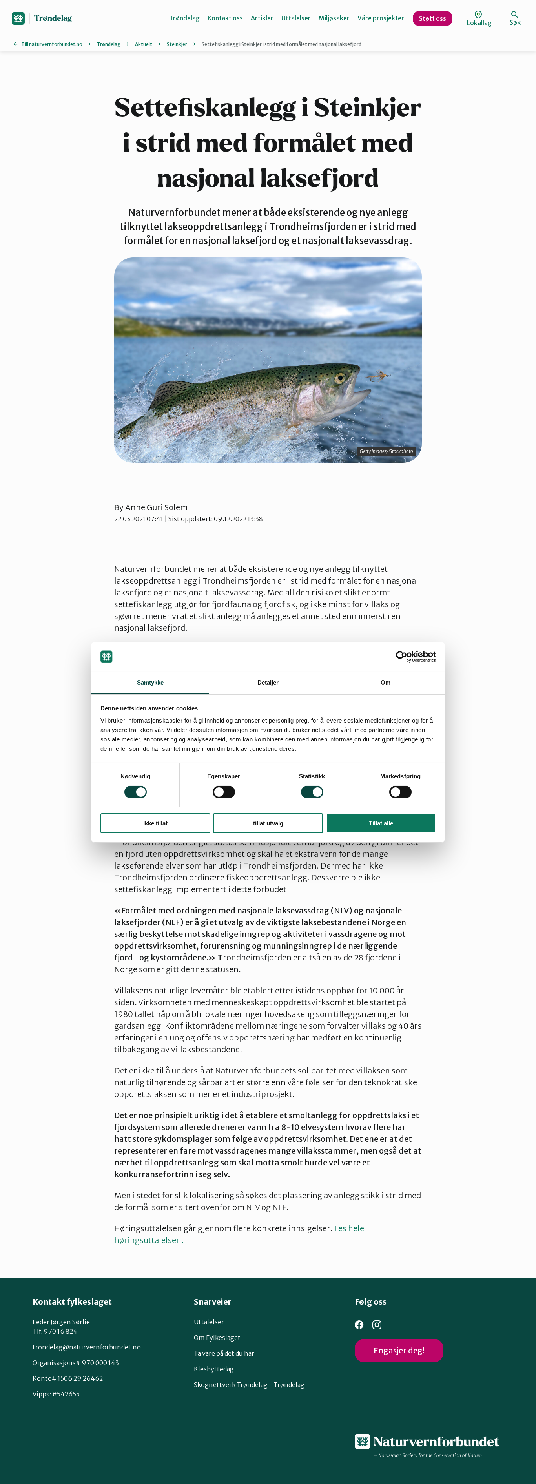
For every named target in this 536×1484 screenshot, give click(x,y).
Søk (515, 22)
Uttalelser (296, 18)
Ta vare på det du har (224, 1353)
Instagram (376, 1324)
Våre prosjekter (380, 18)
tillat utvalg (268, 823)
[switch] (224, 792)
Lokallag (479, 23)
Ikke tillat (155, 823)
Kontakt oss (225, 18)
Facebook (359, 1324)
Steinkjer (177, 44)
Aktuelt (143, 44)
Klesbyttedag (214, 1369)
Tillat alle (381, 823)
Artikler (262, 18)
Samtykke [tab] (150, 682)
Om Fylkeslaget (217, 1338)
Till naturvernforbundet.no (51, 44)
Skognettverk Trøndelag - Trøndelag (249, 1385)
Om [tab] (385, 682)
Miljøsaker (334, 18)
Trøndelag (53, 18)
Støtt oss (432, 18)
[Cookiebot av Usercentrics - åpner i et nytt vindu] (401, 657)
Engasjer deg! (399, 1350)
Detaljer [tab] (268, 682)
